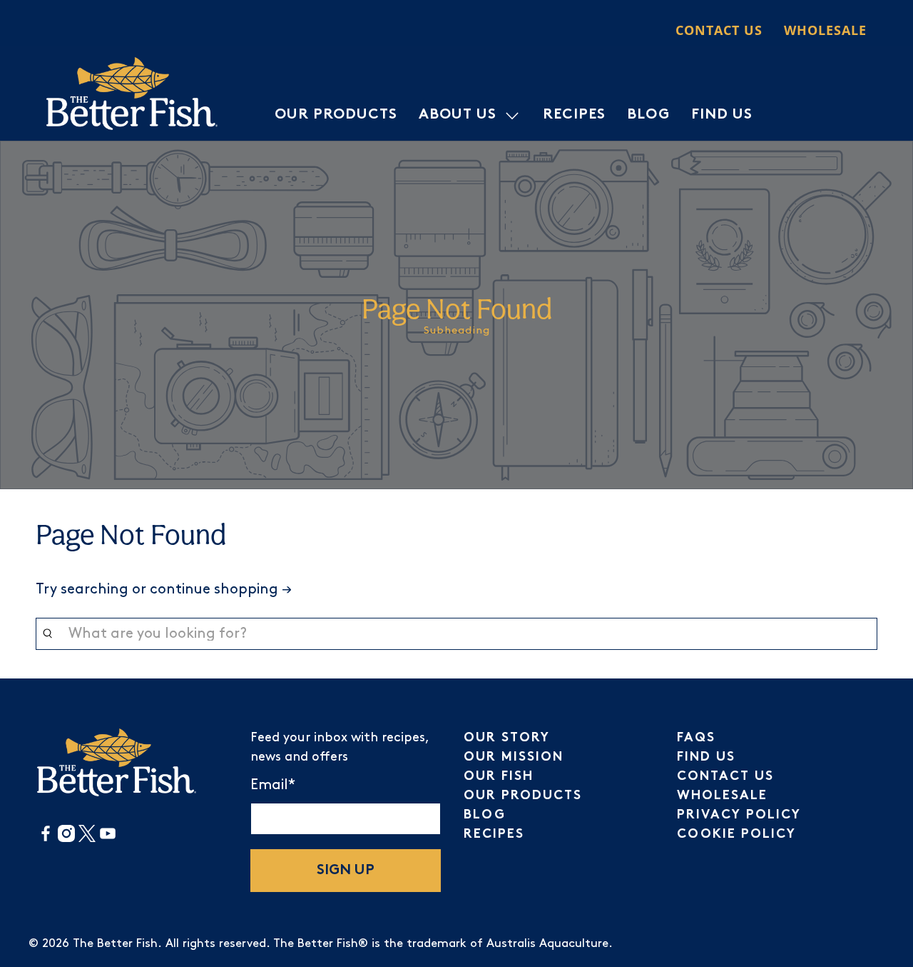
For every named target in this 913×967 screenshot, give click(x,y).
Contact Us (718, 30)
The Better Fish (115, 943)
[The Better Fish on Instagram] (66, 838)
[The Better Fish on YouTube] (107, 838)
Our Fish (499, 777)
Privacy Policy (739, 815)
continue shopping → (221, 589)
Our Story (507, 738)
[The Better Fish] (132, 93)
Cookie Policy (736, 834)
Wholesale (825, 30)
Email (272, 784)
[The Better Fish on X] (87, 838)
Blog (648, 115)
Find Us (722, 115)
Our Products (336, 115)
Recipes (574, 115)
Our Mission (513, 757)
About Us (457, 115)
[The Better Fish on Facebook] (45, 838)
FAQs (696, 738)
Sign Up (345, 871)
